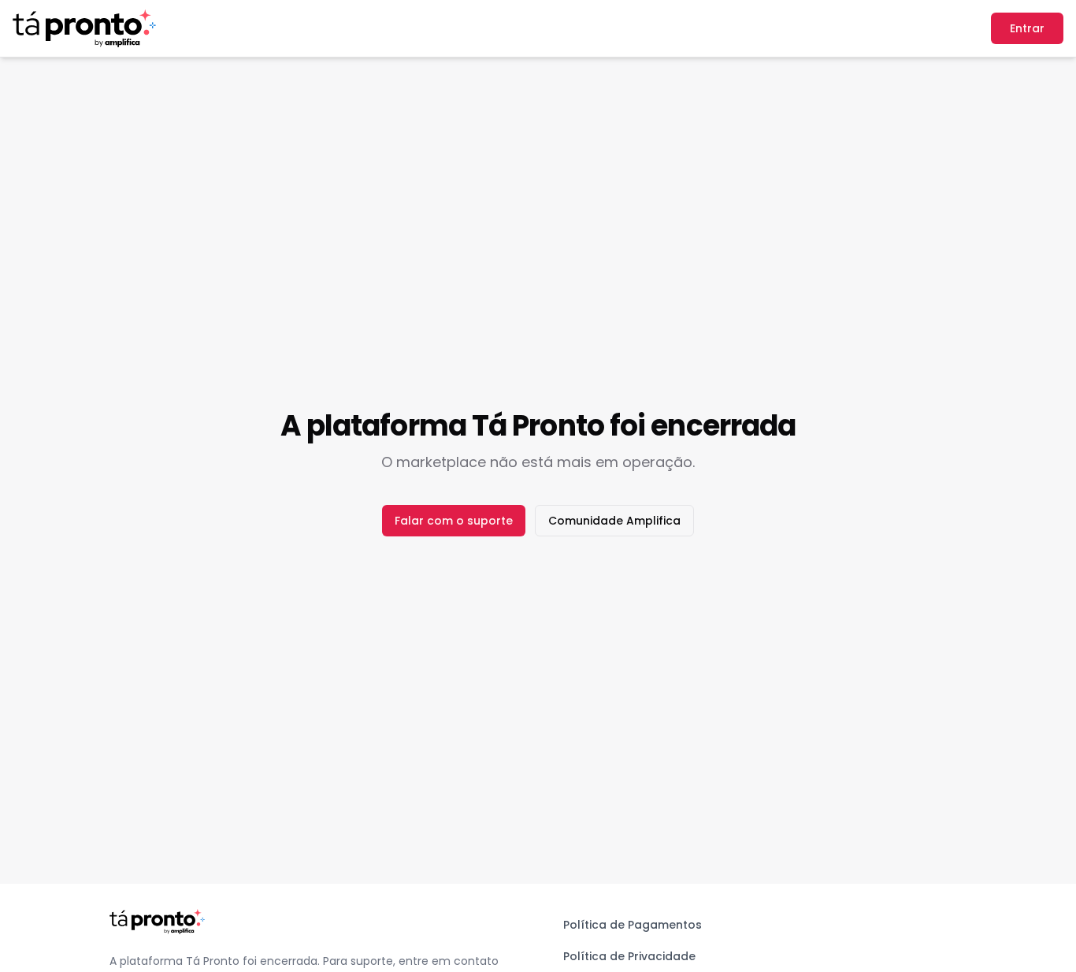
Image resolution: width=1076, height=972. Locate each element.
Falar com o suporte (454, 521)
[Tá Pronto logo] (84, 28)
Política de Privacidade (629, 956)
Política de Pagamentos (632, 925)
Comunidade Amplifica (614, 521)
